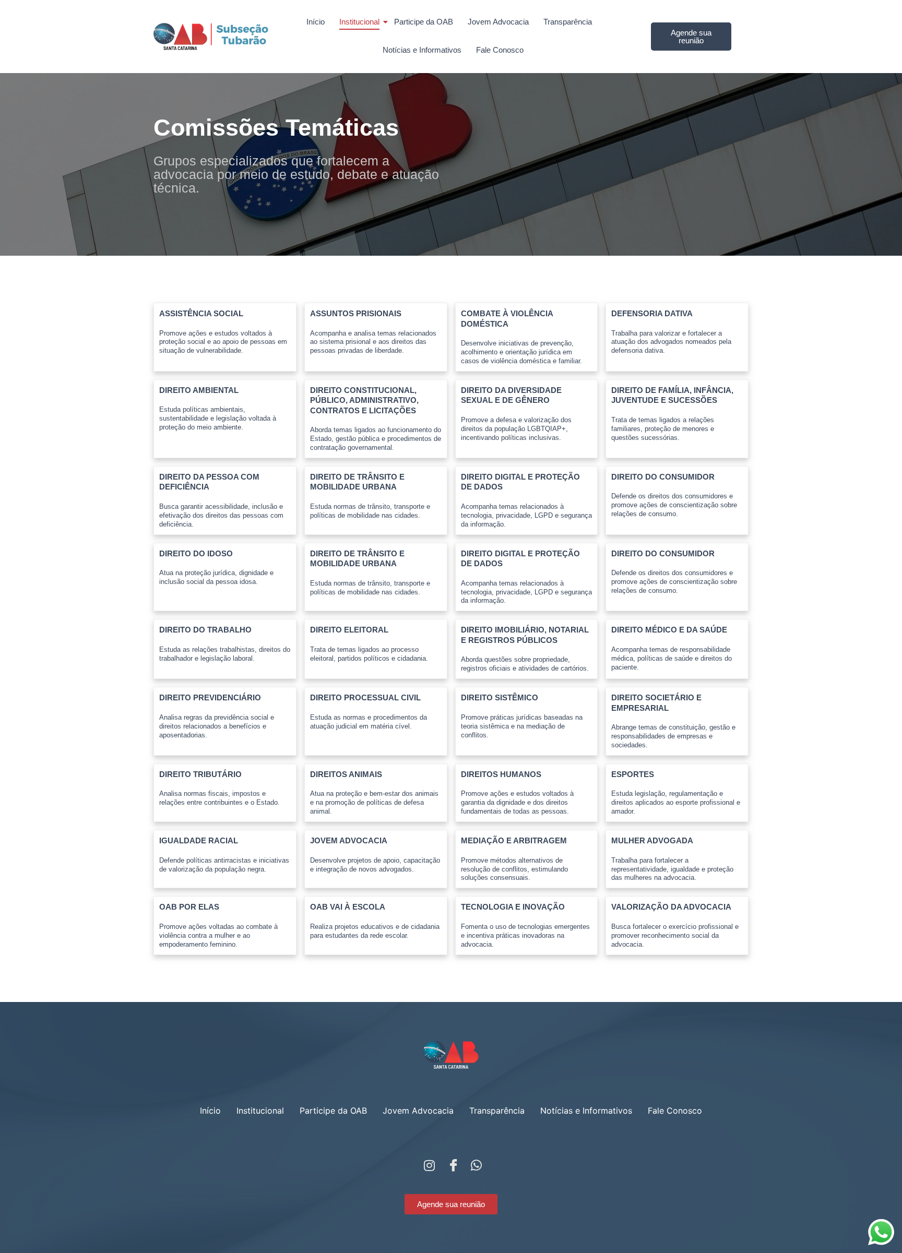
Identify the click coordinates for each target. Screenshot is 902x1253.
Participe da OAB (423, 21)
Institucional (359, 21)
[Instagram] (427, 1163)
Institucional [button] (260, 1110)
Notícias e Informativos (422, 49)
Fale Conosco (500, 49)
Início (315, 21)
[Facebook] (451, 1163)
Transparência (567, 21)
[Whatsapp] (474, 1163)
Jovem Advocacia (498, 21)
